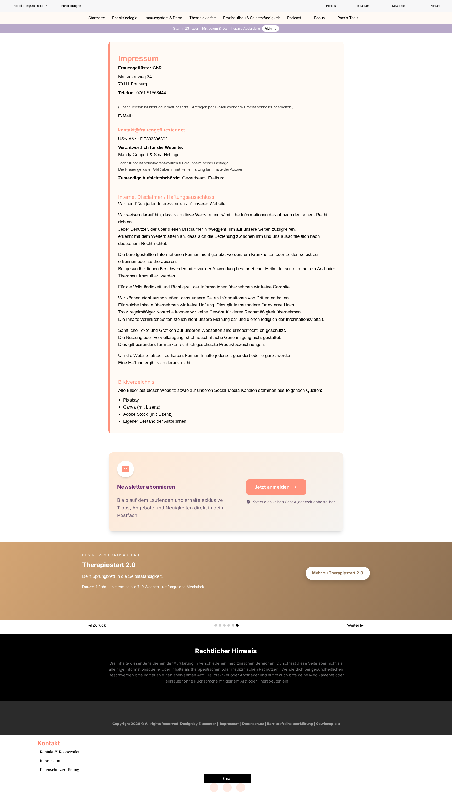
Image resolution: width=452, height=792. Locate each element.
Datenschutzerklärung (59, 769)
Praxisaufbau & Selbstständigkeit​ (251, 17)
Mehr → (270, 28)
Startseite (96, 17)
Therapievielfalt (202, 17)
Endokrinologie (124, 17)
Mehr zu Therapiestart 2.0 (337, 572)
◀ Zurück (97, 625)
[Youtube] (231, 711)
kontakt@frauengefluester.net (151, 130)
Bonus (319, 17)
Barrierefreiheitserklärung (290, 724)
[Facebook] (214, 787)
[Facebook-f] (211, 711)
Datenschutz (253, 724)
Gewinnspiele (328, 724)
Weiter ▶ (355, 625)
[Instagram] (221, 711)
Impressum (229, 724)
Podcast (294, 17)
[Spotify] (241, 711)
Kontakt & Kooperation (60, 751)
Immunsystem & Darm (163, 17)
